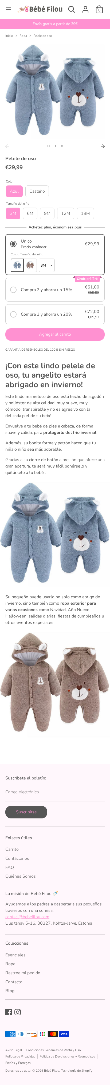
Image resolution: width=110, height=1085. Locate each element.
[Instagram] (17, 1012)
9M (47, 213)
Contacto (13, 982)
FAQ (9, 867)
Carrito (12, 849)
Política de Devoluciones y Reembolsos (67, 1056)
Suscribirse (26, 812)
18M (85, 213)
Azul (14, 191)
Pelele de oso (42, 36)
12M (65, 213)
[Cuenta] (85, 7)
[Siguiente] (103, 146)
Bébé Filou (51, 1070)
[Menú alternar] (8, 9)
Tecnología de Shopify (76, 1070)
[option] (55, 24)
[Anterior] (7, 146)
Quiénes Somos (20, 876)
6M (30, 213)
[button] (55, 244)
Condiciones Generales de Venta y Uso (53, 1050)
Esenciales (15, 955)
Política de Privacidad (20, 1056)
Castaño (37, 191)
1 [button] (48, 146)
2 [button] (55, 146)
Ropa (23, 36)
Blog (9, 991)
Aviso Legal (13, 1050)
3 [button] (62, 146)
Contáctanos (17, 858)
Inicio (9, 36)
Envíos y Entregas (18, 1063)
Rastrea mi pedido (22, 973)
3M (13, 213)
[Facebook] (8, 1012)
